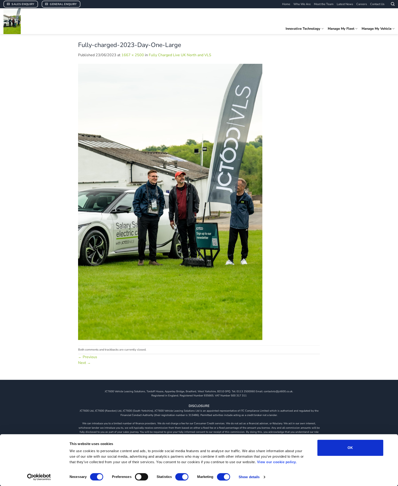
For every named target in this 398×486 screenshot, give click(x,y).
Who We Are (302, 4)
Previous (87, 357)
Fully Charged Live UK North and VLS (180, 55)
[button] (393, 4)
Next (84, 362)
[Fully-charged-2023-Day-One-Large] (170, 201)
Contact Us (377, 4)
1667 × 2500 (132, 55)
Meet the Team (324, 4)
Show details (249, 477)
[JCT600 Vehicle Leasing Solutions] (37, 21)
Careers (361, 4)
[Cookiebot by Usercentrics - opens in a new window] (39, 477)
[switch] (141, 476)
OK (350, 448)
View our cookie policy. (277, 462)
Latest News (345, 4)
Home (286, 4)
